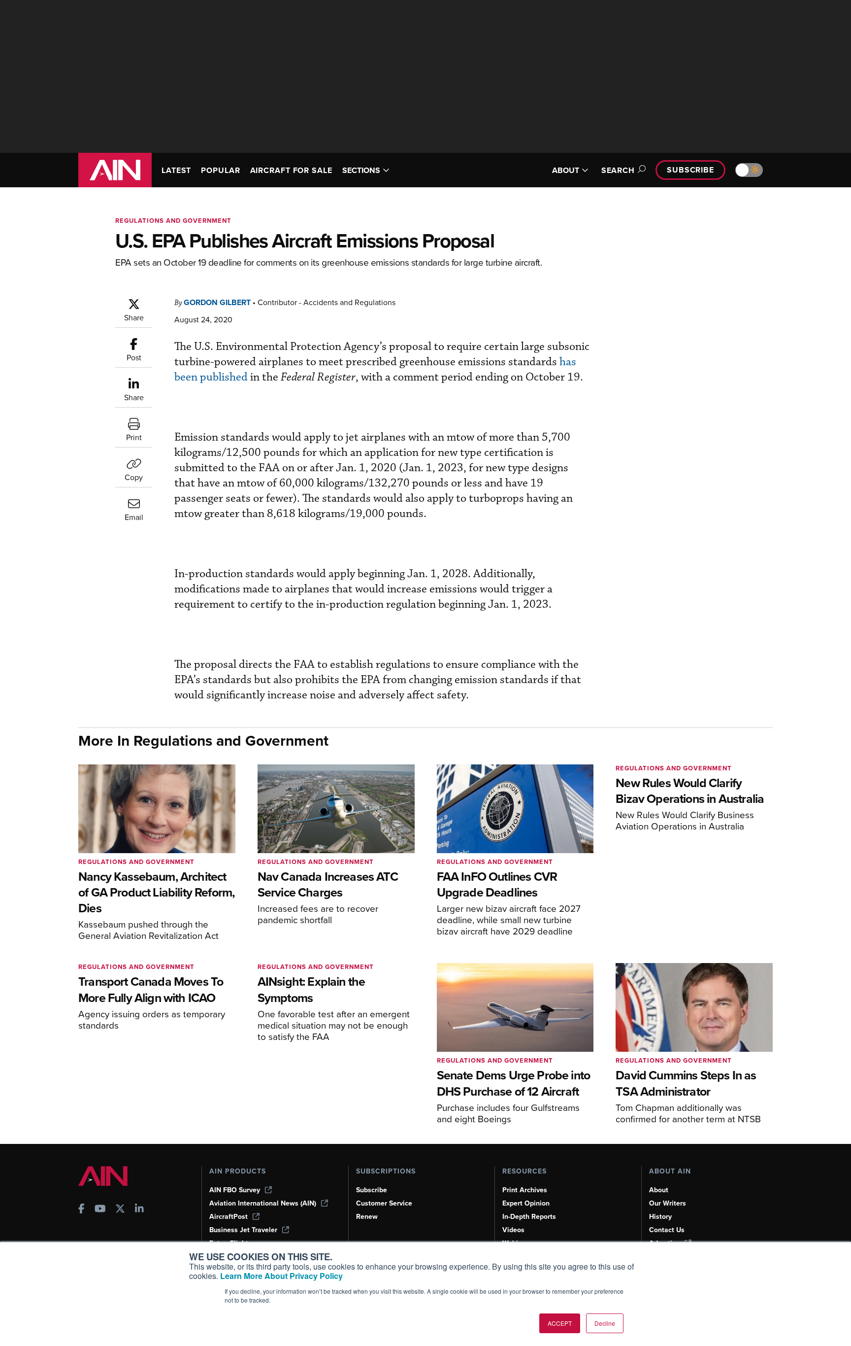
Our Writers (667, 1203)
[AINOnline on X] (120, 1210)
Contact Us (667, 1230)
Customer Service (384, 1203)
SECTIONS (361, 170)
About (658, 1190)
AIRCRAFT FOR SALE (291, 170)
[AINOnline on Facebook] (81, 1210)
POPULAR (220, 170)
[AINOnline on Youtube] (100, 1210)
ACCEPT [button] (560, 1323)
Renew (367, 1216)
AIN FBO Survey (234, 1190)
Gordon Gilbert (217, 302)
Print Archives (524, 1190)
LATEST (176, 170)
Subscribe (690, 169)
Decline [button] (604, 1323)
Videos (513, 1230)
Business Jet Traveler (243, 1230)
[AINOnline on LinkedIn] (139, 1210)
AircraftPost (228, 1216)
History (660, 1216)
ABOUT (565, 170)
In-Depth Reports (529, 1216)
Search (618, 170)
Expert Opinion (526, 1203)
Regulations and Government (173, 220)
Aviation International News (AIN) (262, 1203)
